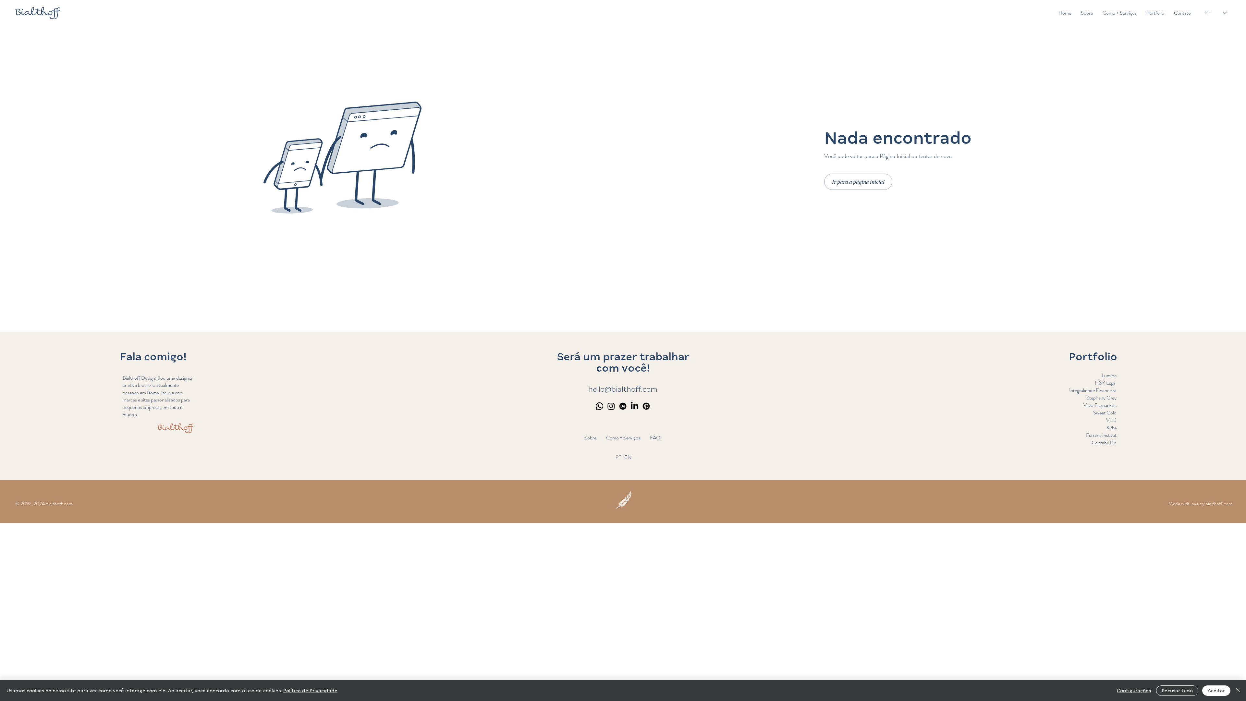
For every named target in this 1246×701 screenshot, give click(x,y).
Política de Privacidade (310, 690)
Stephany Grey (1101, 397)
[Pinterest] (646, 406)
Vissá (1111, 420)
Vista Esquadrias (1100, 405)
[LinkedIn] (634, 406)
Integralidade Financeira (1093, 390)
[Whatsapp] (599, 406)
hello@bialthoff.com (622, 389)
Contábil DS (1104, 442)
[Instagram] (611, 406)
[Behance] (623, 406)
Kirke (1111, 427)
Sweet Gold (1105, 412)
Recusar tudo (1177, 690)
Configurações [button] (1134, 690)
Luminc (1109, 375)
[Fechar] (1238, 690)
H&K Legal (1106, 383)
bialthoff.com (1218, 503)
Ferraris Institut (1101, 435)
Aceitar (1216, 690)
